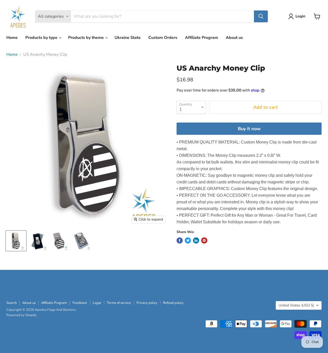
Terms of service (119, 303)
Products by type (41, 37)
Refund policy (173, 303)
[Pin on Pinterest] (204, 240)
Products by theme (86, 37)
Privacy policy (147, 303)
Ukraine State (128, 37)
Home (12, 37)
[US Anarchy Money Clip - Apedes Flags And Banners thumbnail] (16, 241)
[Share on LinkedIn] (196, 240)
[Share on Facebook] (180, 240)
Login (300, 16)
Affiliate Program (201, 37)
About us (234, 37)
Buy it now (249, 129)
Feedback (80, 303)
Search (11, 303)
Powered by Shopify (21, 315)
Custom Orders (162, 37)
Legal (97, 303)
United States (296, 305)
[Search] (261, 16)
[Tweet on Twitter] (188, 240)
